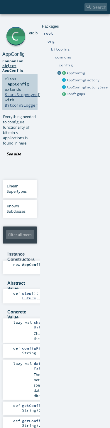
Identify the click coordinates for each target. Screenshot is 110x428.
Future (29, 298)
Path (38, 368)
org (31, 33)
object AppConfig (12, 68)
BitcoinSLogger (21, 105)
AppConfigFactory (83, 80)
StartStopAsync (21, 94)
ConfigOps (76, 94)
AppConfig (76, 73)
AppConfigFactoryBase (87, 87)
